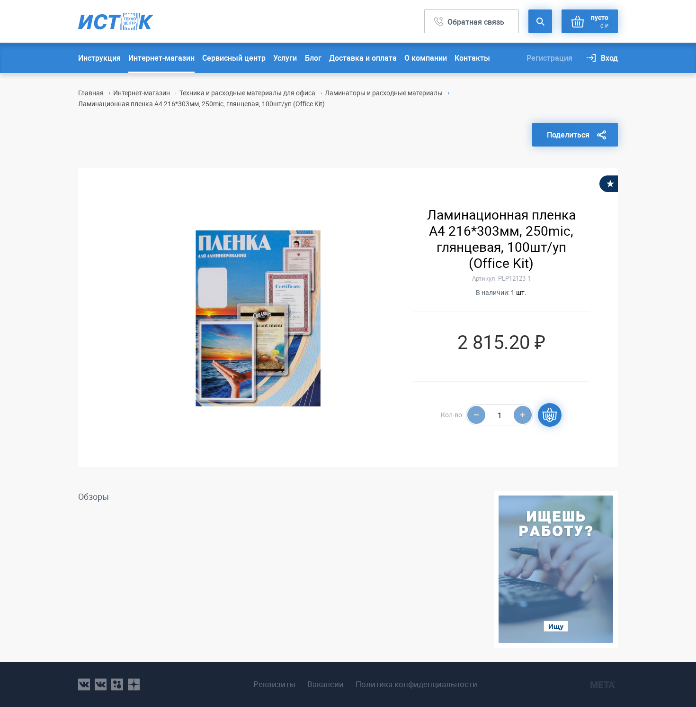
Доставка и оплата (363, 58)
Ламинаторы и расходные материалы (384, 92)
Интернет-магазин (161, 58)
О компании (425, 58)
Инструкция (99, 58)
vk (84, 684)
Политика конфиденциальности (416, 684)
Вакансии (325, 684)
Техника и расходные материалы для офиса (247, 92)
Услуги (285, 58)
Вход (609, 58)
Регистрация (549, 58)
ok (117, 684)
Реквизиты (274, 684)
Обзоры (93, 496)
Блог (313, 58)
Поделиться (568, 134)
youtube (134, 684)
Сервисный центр (234, 58)
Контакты (472, 58)
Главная (91, 92)
